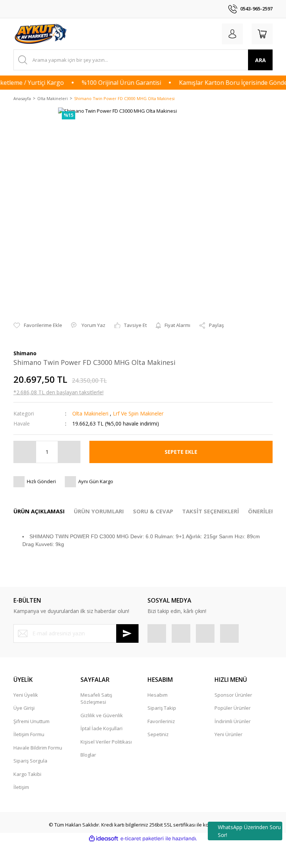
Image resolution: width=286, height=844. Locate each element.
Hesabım (157, 694)
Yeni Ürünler (228, 734)
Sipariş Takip (161, 708)
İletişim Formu (28, 734)
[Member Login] (232, 33)
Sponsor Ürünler (233, 694)
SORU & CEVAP (153, 511)
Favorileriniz (161, 721)
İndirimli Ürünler (232, 721)
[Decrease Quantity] (25, 452)
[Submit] (127, 633)
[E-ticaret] (142, 839)
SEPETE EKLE (181, 451)
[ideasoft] (103, 839)
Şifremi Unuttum (31, 721)
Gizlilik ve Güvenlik (101, 715)
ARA (260, 60)
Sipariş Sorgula (30, 760)
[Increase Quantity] (69, 452)
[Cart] (262, 33)
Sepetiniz (158, 734)
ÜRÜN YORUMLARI (99, 511)
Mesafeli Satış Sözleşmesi (96, 698)
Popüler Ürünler (232, 708)
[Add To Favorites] (37, 325)
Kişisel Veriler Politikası (106, 741)
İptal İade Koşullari (101, 728)
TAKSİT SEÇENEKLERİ (210, 511)
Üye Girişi (24, 708)
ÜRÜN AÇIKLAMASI (39, 511)
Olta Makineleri (90, 413)
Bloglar (88, 754)
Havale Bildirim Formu (37, 747)
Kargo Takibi (27, 774)
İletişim (21, 787)
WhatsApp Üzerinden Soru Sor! (249, 831)
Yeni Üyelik (25, 694)
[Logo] (41, 33)
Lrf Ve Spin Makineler (138, 413)
